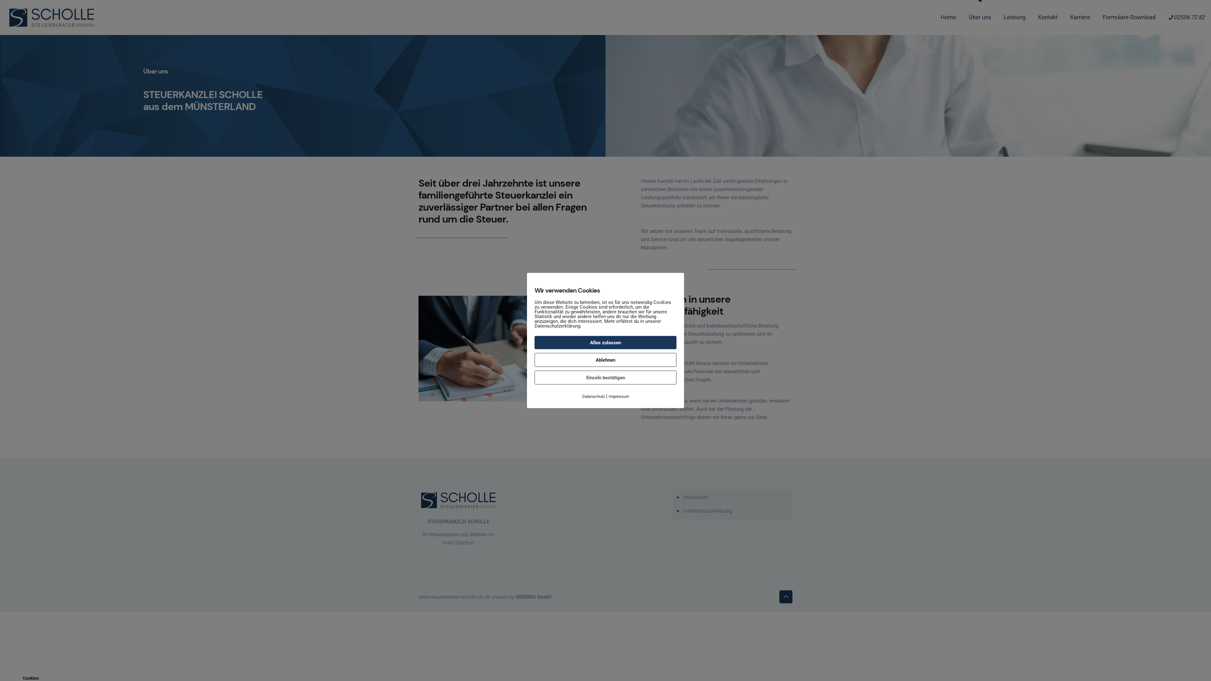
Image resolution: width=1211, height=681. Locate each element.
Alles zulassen (605, 343)
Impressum (619, 396)
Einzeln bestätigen (605, 378)
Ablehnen (605, 360)
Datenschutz (593, 396)
